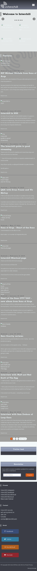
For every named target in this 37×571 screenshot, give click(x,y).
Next (34, 19)
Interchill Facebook (7, 492)
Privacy (31, 565)
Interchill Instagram (7, 490)
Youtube (9, 555)
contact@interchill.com (9, 519)
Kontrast (34, 568)
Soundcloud (10, 547)
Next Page (22, 439)
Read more (4, 95)
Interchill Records (15, 565)
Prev (3, 19)
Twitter (8, 539)
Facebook (9, 531)
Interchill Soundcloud (8, 494)
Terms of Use (24, 565)
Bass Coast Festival (7, 499)
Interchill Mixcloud (7, 497)
